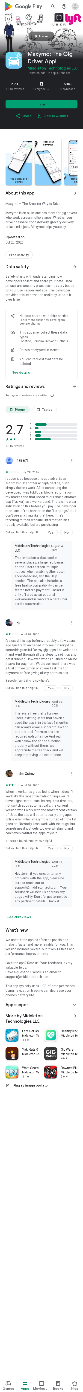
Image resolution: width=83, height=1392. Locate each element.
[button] (48, 89)
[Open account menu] (75, 6)
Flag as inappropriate (27, 1085)
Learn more (27, 320)
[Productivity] (19, 254)
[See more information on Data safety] (74, 266)
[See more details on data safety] (21, 372)
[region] (41, 86)
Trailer (41, 36)
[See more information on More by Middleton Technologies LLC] (74, 1015)
